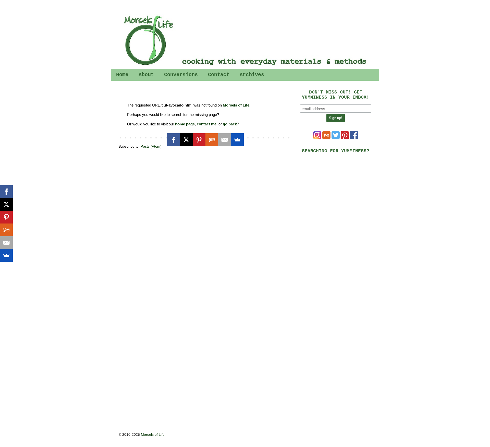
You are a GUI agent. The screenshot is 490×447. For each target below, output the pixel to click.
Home (122, 75)
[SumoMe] (237, 139)
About (146, 75)
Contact (218, 75)
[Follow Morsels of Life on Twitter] (336, 138)
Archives (252, 75)
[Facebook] (173, 139)
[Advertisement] (338, 193)
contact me (206, 124)
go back (230, 124)
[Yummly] (211, 139)
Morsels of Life (236, 105)
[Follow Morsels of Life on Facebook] (354, 138)
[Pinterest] (199, 139)
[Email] (224, 139)
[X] (186, 139)
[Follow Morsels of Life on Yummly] (326, 138)
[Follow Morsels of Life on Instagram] (317, 138)
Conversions (181, 75)
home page (185, 124)
